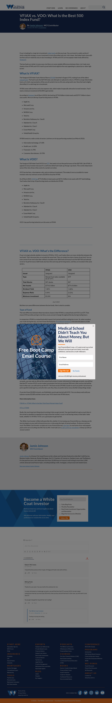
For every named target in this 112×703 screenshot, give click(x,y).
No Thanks (76, 371)
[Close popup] (93, 326)
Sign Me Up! (64, 371)
